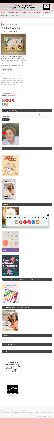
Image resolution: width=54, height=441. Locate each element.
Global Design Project (13, 78)
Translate (12, 95)
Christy (4, 73)
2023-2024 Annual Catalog (8, 75)
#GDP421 (5, 78)
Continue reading (6, 69)
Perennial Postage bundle (9, 82)
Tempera (44, 416)
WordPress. (50, 416)
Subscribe (5, 119)
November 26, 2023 (13, 73)
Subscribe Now (5, 152)
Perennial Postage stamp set (10, 84)
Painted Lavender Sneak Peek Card (10, 30)
